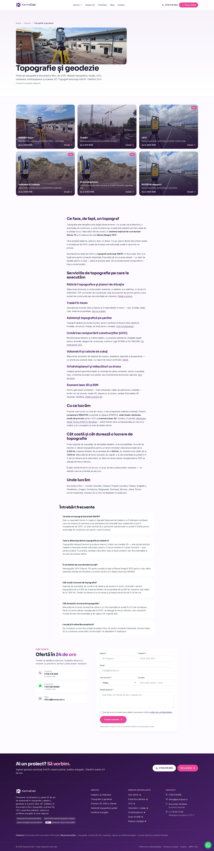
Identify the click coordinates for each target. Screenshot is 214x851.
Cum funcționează (124, 326)
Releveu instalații (137, 821)
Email (102, 665)
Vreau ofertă (190, 5)
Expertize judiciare (138, 799)
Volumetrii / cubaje (138, 808)
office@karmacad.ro (178, 799)
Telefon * (142, 653)
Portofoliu (102, 5)
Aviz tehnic (134, 794)
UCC (131, 803)
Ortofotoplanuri (136, 812)
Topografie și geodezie (101, 799)
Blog (112, 5)
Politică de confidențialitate (150, 847)
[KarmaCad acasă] (26, 791)
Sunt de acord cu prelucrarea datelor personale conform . (137, 712)
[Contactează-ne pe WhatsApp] (208, 845)
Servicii (76, 5)
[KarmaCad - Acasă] (26, 4)
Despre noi (90, 5)
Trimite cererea (111, 719)
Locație (141, 677)
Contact (121, 5)
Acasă (18, 23)
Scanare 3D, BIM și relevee (103, 803)
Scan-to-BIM (135, 817)
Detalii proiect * (107, 690)
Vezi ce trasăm (99, 311)
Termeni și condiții (170, 847)
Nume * (103, 653)
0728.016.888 (171, 5)
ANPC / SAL (193, 847)
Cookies (183, 847)
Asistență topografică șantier (104, 808)
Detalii (125, 360)
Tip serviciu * (106, 677)
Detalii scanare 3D (93, 397)
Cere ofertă (186, 768)
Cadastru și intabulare (101, 794)
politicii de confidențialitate (161, 712)
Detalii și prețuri (125, 296)
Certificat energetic (99, 812)
